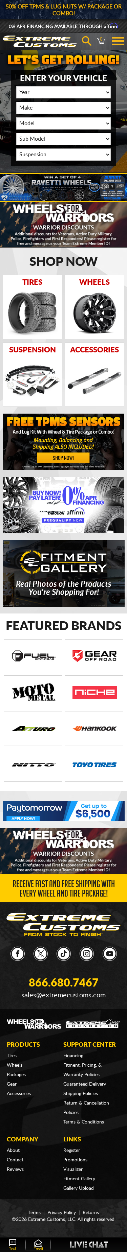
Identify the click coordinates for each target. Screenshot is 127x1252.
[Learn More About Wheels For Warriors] (63, 224)
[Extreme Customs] (63, 924)
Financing (73, 1055)
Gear (12, 1084)
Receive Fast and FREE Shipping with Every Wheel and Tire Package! (64, 890)
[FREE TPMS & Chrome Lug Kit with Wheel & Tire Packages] (64, 442)
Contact (15, 1160)
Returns (91, 1212)
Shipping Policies (80, 1093)
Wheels (14, 1065)
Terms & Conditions (83, 1122)
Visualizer (73, 1169)
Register (71, 1150)
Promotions (75, 1160)
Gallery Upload (78, 1188)
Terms (34, 1212)
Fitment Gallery (79, 1179)
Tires (12, 1055)
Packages (16, 1074)
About (13, 1150)
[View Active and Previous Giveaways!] (63, 187)
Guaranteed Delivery (84, 1084)
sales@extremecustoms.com (63, 995)
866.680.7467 (64, 983)
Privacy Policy (61, 1212)
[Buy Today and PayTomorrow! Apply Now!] (64, 811)
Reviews (15, 1169)
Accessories (19, 1093)
